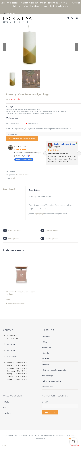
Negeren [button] (66, 6)
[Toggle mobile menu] (77, 18)
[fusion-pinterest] (23, 22)
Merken (7, 402)
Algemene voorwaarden (52, 381)
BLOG (5, 22)
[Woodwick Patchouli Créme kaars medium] (21, 272)
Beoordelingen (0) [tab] (9, 189)
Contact (46, 364)
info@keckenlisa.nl (13, 356)
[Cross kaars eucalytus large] (40, 47)
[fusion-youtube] (27, 22)
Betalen (46, 359)
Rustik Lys (14, 178)
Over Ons (46, 336)
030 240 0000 (11, 344)
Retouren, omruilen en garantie (54, 370)
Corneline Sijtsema (62, 144)
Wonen (26, 175)
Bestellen (46, 353)
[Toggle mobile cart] (68, 18)
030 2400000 (10, 13)
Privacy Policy (48, 387)
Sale (5, 407)
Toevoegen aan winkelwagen (15, 303)
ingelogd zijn (39, 214)
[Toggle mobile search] (72, 18)
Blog (45, 342)
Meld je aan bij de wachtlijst (22, 138)
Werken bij (47, 347)
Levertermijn (48, 375)
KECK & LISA (20, 146)
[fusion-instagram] (19, 22)
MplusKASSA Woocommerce (55, 435)
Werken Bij (8, 413)
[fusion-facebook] (14, 22)
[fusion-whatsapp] (10, 22)
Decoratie (19, 175)
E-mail (45, 402)
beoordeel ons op (23, 159)
